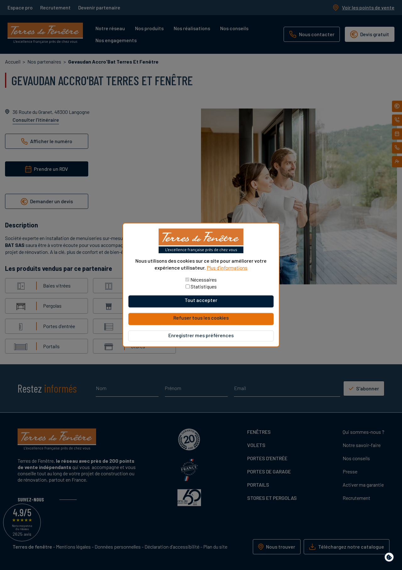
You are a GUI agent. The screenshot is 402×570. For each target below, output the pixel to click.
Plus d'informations (227, 268)
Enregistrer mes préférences (201, 335)
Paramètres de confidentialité (390, 558)
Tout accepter (201, 300)
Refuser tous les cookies (201, 318)
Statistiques (204, 287)
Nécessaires (203, 280)
